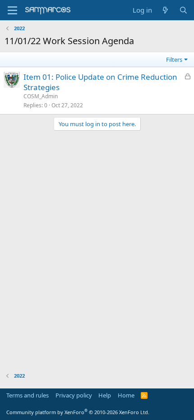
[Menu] (12, 10)
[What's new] (165, 10)
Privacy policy (73, 395)
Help (104, 395)
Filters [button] (174, 59)
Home (126, 395)
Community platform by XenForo (77, 412)
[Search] (183, 10)
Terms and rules (27, 395)
